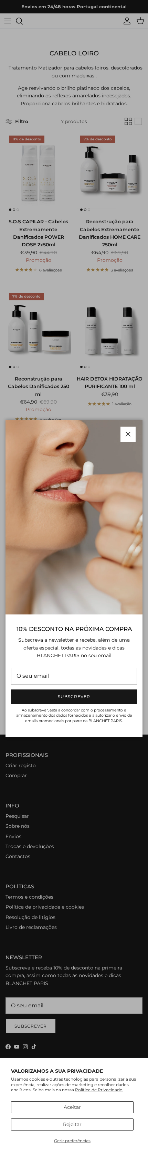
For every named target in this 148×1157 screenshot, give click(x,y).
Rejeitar (72, 1124)
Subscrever (74, 696)
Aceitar (72, 1107)
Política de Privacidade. (99, 1089)
